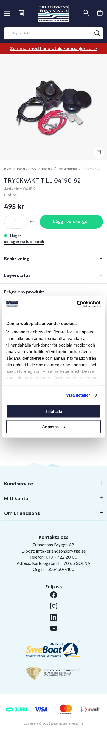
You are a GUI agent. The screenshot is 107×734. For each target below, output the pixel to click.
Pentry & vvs (26, 168)
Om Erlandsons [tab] (22, 513)
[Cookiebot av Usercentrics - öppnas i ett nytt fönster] (77, 304)
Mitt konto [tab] (16, 498)
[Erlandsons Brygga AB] (53, 13)
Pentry (47, 168)
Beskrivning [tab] (17, 258)
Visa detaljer (78, 395)
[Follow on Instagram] (53, 606)
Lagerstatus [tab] (17, 275)
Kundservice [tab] (18, 484)
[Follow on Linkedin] (53, 617)
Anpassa (50, 426)
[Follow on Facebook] (53, 594)
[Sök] (97, 33)
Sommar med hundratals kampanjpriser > (53, 48)
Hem (7, 168)
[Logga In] (86, 13)
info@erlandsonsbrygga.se (61, 551)
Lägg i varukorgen (71, 221)
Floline (10, 194)
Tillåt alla (53, 411)
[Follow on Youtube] (53, 628)
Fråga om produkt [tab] (24, 292)
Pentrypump (67, 168)
